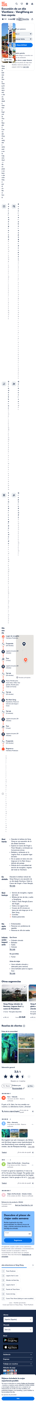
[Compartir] (32, 19)
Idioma (5, 1315)
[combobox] (18, 1088)
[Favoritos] (22, 4)
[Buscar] (16, 3)
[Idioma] (27, 3)
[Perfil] (32, 4)
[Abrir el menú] (32, 1098)
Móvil (5, 1336)
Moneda (6, 1325)
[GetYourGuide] (4, 4)
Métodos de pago (9, 1368)
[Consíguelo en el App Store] (10, 1347)
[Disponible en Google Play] (10, 1340)
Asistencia (6, 1354)
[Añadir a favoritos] (24, 987)
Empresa (6, 1359)
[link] (14, 1002)
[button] (8, 19)
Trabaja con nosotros (10, 1364)
